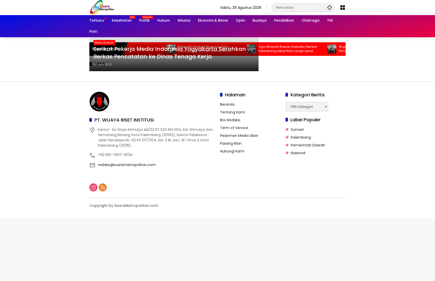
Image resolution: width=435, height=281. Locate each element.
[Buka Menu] (343, 8)
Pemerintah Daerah (308, 145)
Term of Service (234, 127)
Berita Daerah (104, 43)
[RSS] (103, 187)
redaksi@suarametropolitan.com (127, 164)
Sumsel (297, 129)
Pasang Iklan (231, 143)
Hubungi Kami (232, 151)
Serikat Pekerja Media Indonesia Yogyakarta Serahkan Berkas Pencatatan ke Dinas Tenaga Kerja (169, 53)
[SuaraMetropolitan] (102, 7)
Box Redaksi (230, 120)
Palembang (301, 137)
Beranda (227, 104)
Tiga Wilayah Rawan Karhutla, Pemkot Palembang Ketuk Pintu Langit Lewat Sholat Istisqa (281, 49)
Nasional (298, 152)
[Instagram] (93, 187)
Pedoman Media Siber (239, 135)
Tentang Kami (232, 112)
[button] (329, 7)
